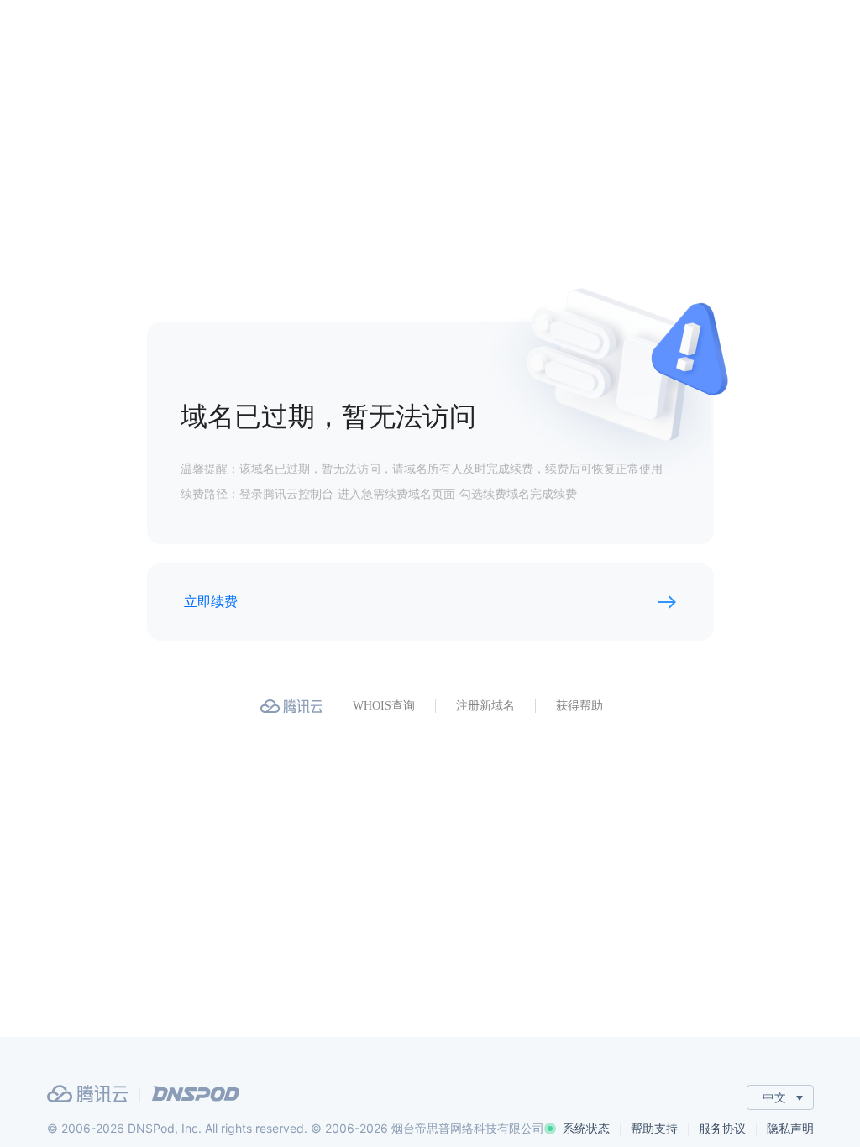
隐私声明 (790, 1128)
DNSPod (195, 1093)
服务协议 (722, 1128)
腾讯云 (87, 1093)
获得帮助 (579, 705)
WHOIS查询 (384, 705)
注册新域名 (485, 705)
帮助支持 (654, 1128)
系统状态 (586, 1128)
